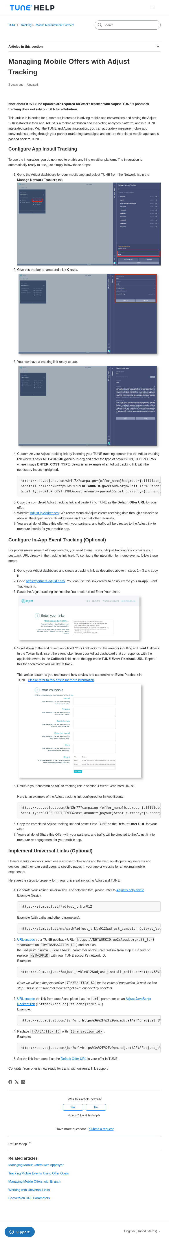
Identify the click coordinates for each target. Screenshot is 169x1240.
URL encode (26, 939)
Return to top (18, 1144)
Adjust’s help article (130, 890)
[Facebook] (10, 1082)
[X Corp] (17, 1082)
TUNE (12, 25)
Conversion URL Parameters (29, 1198)
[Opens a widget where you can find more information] (19, 1232)
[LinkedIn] (23, 1082)
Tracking (25, 25)
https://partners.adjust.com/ (45, 581)
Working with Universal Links (29, 1190)
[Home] (32, 8)
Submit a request (101, 1129)
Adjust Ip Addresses (44, 513)
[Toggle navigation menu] (153, 7)
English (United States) (141, 1231)
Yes (73, 1107)
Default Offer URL (73, 1059)
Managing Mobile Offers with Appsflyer (36, 1165)
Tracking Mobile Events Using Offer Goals (38, 1173)
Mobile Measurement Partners (55, 25)
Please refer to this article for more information (61, 680)
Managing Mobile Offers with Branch (34, 1181)
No (96, 1107)
